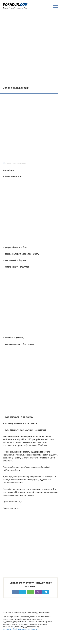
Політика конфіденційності (25, 629)
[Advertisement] (30, 47)
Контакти (7, 629)
